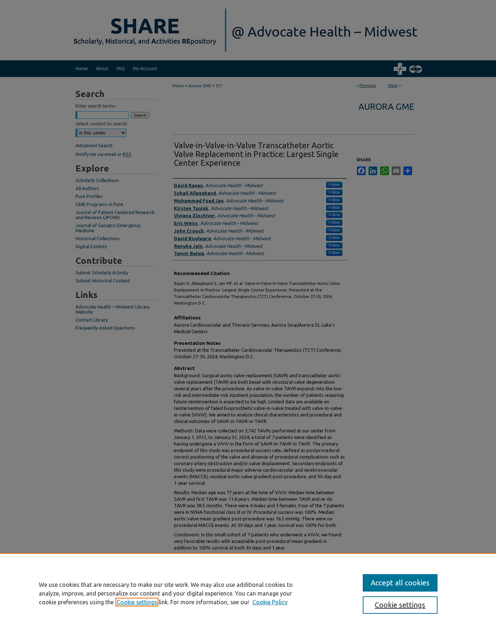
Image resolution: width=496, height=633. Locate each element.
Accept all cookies (400, 582)
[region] (248, 593)
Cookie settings (137, 602)
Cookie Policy (270, 602)
